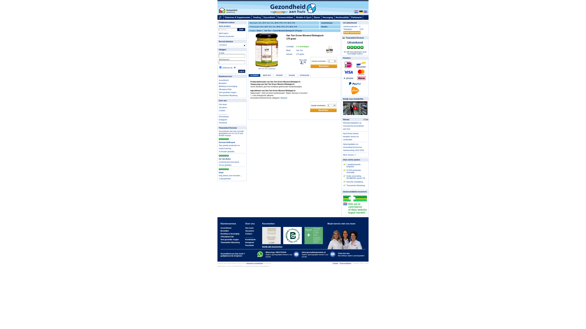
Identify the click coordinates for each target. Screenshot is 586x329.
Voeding (257, 17)
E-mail (221, 53)
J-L (272, 23)
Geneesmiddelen (285, 17)
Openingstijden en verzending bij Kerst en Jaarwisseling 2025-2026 (353, 147)
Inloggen (222, 50)
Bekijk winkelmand (352, 33)
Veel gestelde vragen (227, 92)
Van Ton (299, 50)
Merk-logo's (223, 33)
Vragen (292, 75)
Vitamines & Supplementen (237, 17)
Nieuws (346, 120)
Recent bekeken (226, 42)
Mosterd (283, 98)
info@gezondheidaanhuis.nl (315, 254)
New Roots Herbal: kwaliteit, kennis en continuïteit (351, 137)
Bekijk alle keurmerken (272, 247)
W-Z (289, 23)
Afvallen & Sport (303, 17)
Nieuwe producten (226, 36)
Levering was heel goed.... (230, 162)
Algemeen (254, 75)
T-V (285, 23)
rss (366, 120)
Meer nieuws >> (349, 155)
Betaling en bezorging (228, 86)
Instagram (223, 120)
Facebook (223, 123)
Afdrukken (304, 75)
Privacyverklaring (345, 263)
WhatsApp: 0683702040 (276, 252)
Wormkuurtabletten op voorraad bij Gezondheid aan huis (353, 126)
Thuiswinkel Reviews (228, 128)
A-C (260, 23)
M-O (276, 23)
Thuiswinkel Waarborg (228, 95)
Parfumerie (356, 17)
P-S (281, 23)
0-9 (293, 23)
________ (223, 114)
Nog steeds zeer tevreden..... (230, 176)
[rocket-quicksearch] (228, 29)
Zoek (241, 29)
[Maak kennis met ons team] (345, 237)
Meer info (267, 75)
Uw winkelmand (350, 23)
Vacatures (223, 107)
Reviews (279, 75)
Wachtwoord (224, 59)
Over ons (223, 101)
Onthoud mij (227, 68)
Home (259, 31)
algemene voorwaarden (254, 263)
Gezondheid (269, 17)
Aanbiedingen (327, 23)
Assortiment (224, 80)
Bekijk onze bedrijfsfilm (353, 99)
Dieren (317, 17)
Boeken (324, 27)
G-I (268, 23)
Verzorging (328, 17)
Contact (222, 111)
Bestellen (223, 83)
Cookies (335, 263)
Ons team (223, 104)
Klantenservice (225, 76)
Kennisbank (224, 117)
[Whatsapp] (260, 256)
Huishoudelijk (342, 17)
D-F (264, 23)
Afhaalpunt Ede (225, 89)
